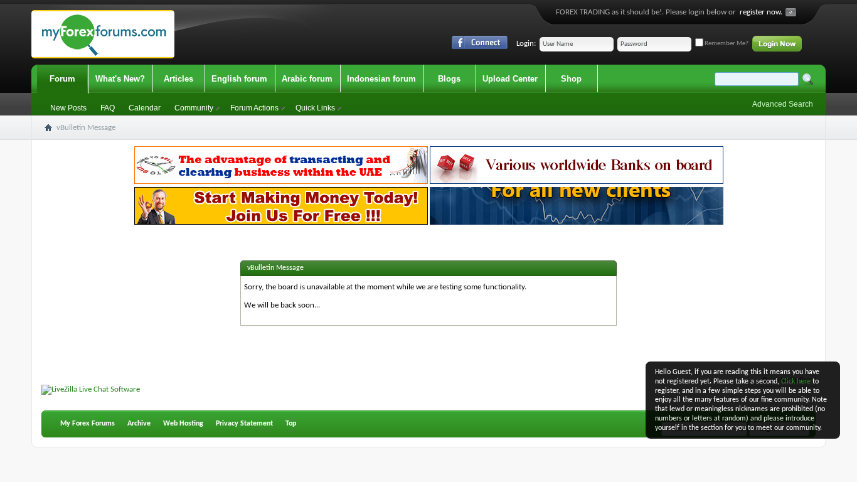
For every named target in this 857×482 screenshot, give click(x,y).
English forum (239, 78)
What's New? (120, 78)
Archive (139, 423)
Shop (571, 78)
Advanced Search (782, 104)
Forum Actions (254, 108)
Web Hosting (183, 423)
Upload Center (510, 78)
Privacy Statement (244, 423)
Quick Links (315, 108)
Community (193, 108)
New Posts (68, 108)
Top (290, 423)
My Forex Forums (87, 423)
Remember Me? (725, 43)
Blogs (449, 78)
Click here (796, 381)
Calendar (145, 108)
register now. (761, 12)
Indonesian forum (381, 78)
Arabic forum (307, 78)
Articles (178, 78)
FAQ (107, 108)
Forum (62, 78)
